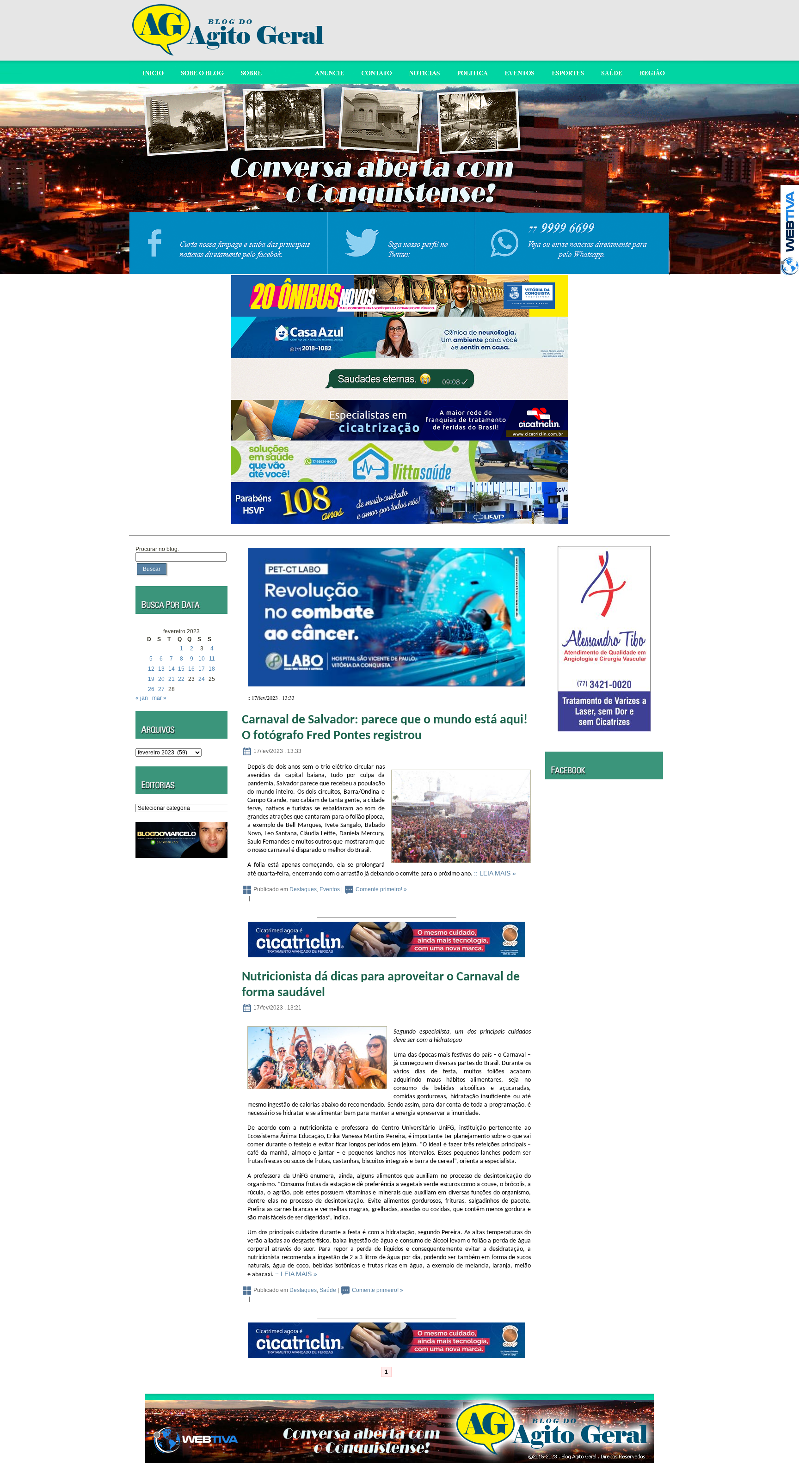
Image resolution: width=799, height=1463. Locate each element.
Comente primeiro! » (381, 889)
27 (161, 689)
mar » (159, 698)
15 (181, 669)
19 (151, 679)
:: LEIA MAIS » (495, 873)
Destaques (303, 889)
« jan (141, 698)
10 (201, 658)
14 (171, 669)
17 (201, 669)
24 (201, 679)
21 (171, 679)
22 (181, 679)
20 (161, 679)
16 (191, 669)
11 (212, 658)
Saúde (328, 1290)
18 (212, 669)
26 (151, 689)
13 (161, 669)
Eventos (330, 889)
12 (151, 669)
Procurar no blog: (157, 549)
